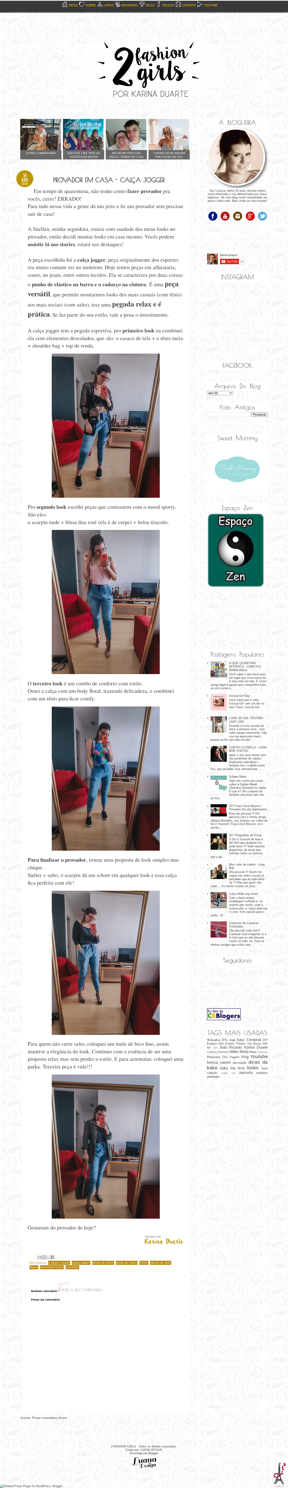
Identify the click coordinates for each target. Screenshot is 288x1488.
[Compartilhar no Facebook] (52, 1257)
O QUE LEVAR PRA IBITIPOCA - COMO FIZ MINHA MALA (245, 666)
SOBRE (91, 5)
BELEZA (168, 5)
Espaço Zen (215, 1043)
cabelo (225, 1062)
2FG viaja (228, 1040)
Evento (229, 1043)
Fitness (241, 1043)
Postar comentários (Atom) (49, 1418)
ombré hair (228, 1073)
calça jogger (81, 1262)
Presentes (213, 1057)
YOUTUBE (211, 5)
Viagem (234, 1057)
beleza (212, 1062)
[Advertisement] (229, 619)
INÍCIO (73, 5)
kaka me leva (232, 1068)
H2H (215, 1048)
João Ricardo (230, 1047)
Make (234, 1052)
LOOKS (109, 5)
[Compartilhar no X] (48, 1257)
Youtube (259, 1056)
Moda (34, 1267)
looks (253, 1067)
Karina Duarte (256, 1047)
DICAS (150, 5)
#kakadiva (213, 1040)
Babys (241, 1040)
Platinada (263, 1052)
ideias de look (161, 1262)
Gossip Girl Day (239, 695)
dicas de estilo (103, 1262)
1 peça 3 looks (59, 1262)
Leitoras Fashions (218, 1051)
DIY (265, 1040)
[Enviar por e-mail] (39, 1257)
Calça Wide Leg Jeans (243, 893)
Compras (254, 1040)
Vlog (245, 1057)
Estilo (144, 1262)
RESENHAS (130, 5)
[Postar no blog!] (44, 1257)
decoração (239, 1062)
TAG (225, 1057)
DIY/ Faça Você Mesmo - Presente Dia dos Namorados (248, 807)
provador (72, 1267)
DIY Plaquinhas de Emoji (245, 835)
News (253, 1052)
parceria (245, 1073)
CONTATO (189, 5)
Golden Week (238, 776)
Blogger (153, 1453)
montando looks (51, 1267)
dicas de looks (126, 1262)
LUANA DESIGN (151, 1450)
